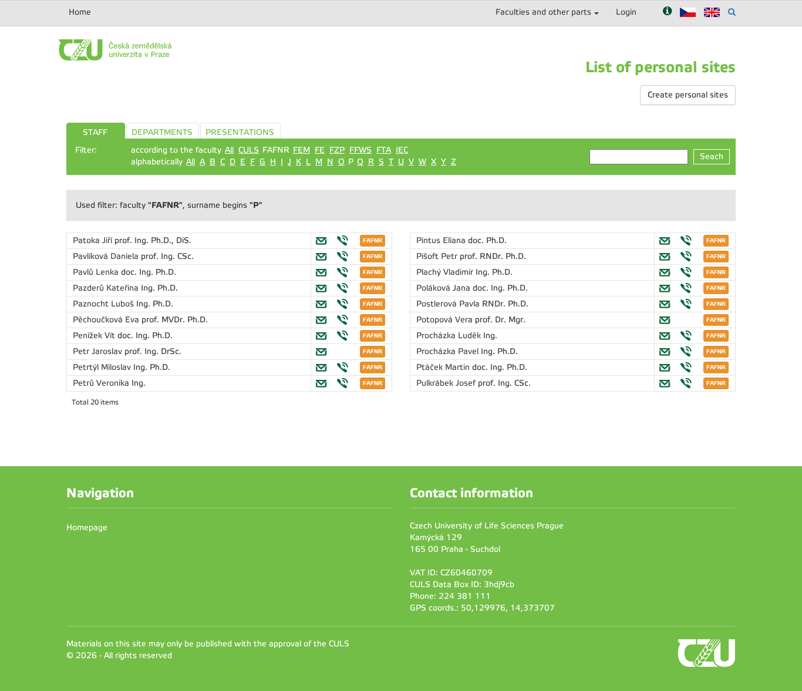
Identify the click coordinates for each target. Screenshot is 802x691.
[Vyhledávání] (732, 12)
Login (626, 12)
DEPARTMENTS (162, 132)
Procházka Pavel (448, 351)
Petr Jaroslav (98, 351)
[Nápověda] (667, 12)
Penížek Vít (95, 335)
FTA (383, 150)
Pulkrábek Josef (447, 383)
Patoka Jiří (93, 240)
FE (320, 150)
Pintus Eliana (442, 240)
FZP (337, 150)
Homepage (86, 527)
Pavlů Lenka (97, 272)
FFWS (360, 150)
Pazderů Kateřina (107, 288)
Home (80, 12)
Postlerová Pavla (449, 303)
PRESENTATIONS (239, 132)
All (229, 150)
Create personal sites (688, 94)
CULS (248, 150)
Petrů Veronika (102, 383)
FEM (301, 150)
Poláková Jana (444, 288)
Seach (711, 156)
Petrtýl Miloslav (103, 367)
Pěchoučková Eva (107, 319)
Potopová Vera (445, 319)
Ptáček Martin (444, 367)
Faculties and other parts (543, 12)
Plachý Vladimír (446, 272)
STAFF (95, 132)
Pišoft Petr (438, 256)
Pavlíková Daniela (107, 256)
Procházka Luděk (449, 335)
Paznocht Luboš (104, 303)
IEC (402, 150)
